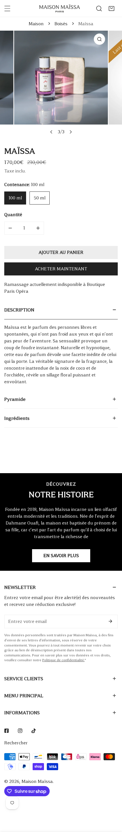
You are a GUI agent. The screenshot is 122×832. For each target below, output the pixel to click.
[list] (61, 84)
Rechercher (16, 743)
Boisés (61, 24)
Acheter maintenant (61, 269)
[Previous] (51, 132)
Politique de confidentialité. (63, 660)
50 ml (39, 198)
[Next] (70, 132)
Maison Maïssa (37, 781)
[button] (111, 8)
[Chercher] (99, 8)
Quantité (13, 214)
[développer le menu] (7, 8)
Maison (36, 24)
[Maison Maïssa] (59, 8)
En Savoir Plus (61, 555)
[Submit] (110, 621)
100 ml (15, 198)
